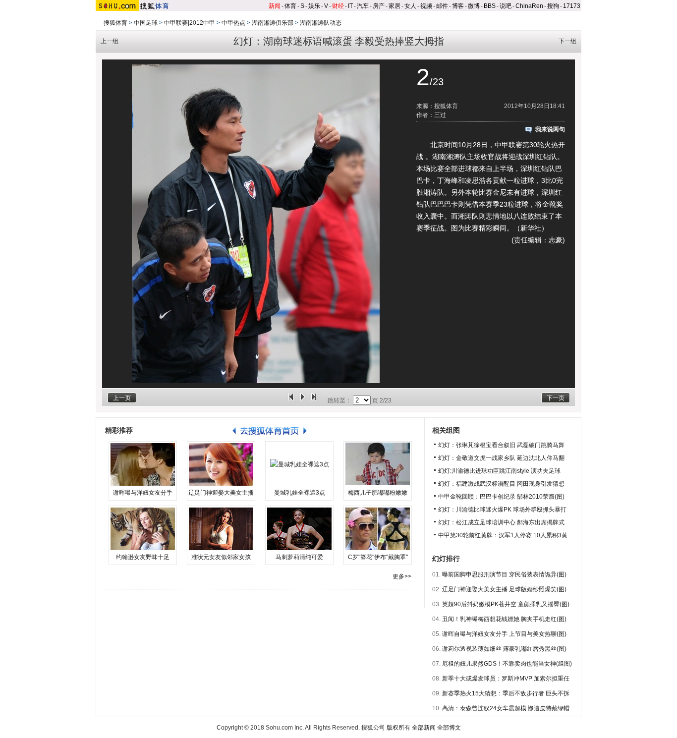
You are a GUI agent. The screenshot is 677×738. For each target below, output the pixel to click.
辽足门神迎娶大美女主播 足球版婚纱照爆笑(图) (504, 589)
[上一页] (291, 400)
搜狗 (553, 5)
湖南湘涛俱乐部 (272, 22)
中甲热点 (233, 22)
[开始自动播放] (302, 400)
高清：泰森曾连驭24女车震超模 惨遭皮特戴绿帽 (505, 708)
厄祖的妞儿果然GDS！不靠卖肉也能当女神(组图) (507, 663)
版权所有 (398, 727)
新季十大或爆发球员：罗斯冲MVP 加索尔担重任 (505, 678)
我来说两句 (550, 129)
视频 (426, 5)
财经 (338, 5)
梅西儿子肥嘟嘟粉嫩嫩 (377, 492)
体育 (290, 5)
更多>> (402, 576)
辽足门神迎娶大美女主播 (221, 492)
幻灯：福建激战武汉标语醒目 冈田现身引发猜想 (501, 483)
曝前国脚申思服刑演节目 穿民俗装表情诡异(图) (504, 574)
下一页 (555, 398)
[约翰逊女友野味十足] (142, 529)
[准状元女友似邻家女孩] (221, 529)
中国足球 (146, 22)
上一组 (109, 41)
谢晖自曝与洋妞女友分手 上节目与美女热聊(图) (504, 633)
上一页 (122, 398)
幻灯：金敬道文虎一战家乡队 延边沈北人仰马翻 (501, 457)
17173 (571, 5)
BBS (490, 5)
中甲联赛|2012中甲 (189, 22)
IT (350, 5)
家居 (394, 5)
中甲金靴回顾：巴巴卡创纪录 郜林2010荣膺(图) (501, 496)
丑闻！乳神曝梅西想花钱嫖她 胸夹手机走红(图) (504, 619)
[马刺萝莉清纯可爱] (299, 529)
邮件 (442, 5)
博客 (458, 5)
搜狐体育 (115, 22)
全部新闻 (424, 727)
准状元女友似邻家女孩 (221, 557)
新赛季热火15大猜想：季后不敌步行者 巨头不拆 (505, 693)
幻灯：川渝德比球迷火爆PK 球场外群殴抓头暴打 (502, 509)
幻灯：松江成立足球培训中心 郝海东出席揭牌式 (501, 522)
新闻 (275, 5)
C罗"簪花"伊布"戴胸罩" (378, 557)
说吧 (505, 5)
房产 (379, 5)
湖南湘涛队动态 (320, 22)
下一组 (567, 41)
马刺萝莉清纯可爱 (299, 557)
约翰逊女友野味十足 (142, 557)
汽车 (363, 5)
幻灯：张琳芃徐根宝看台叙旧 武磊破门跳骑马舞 (501, 445)
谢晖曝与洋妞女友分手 (142, 492)
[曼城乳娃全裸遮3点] (299, 464)
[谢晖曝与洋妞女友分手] (142, 464)
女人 (410, 5)
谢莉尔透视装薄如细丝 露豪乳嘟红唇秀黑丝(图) (504, 648)
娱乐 (314, 5)
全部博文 (449, 727)
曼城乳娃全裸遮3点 (299, 492)
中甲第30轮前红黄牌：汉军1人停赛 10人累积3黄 (502, 535)
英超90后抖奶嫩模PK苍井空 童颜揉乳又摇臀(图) (505, 604)
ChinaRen (529, 5)
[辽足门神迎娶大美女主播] (221, 464)
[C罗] (377, 529)
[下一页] (314, 400)
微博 (474, 5)
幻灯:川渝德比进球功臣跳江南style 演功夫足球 (499, 470)
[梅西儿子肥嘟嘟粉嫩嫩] (377, 464)
